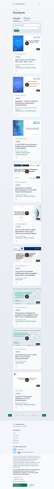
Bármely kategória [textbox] (19, 25)
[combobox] (27, 25)
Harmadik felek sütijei (19, 481)
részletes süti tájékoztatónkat (20, 465)
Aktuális (17, 19)
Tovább (27, 55)
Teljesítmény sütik (18, 479)
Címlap (16, 10)
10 (33, 415)
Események (16, 435)
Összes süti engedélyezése (17, 485)
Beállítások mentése (32, 485)
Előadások (15, 442)
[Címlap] (18, 4)
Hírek (14, 433)
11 (35, 415)
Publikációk (16, 440)
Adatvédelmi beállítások (27, 452)
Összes (27, 19)
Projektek (15, 438)
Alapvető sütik (18, 477)
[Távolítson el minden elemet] (37, 25)
